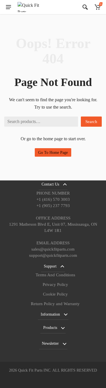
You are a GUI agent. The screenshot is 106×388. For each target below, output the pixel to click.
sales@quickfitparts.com (53, 249)
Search (91, 121)
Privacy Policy (55, 284)
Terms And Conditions (55, 275)
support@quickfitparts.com (53, 255)
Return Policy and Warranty (55, 303)
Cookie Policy (55, 294)
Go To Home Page (53, 152)
